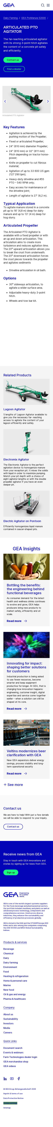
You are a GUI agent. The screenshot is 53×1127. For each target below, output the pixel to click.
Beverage (8, 948)
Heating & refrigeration (15, 976)
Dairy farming (10, 962)
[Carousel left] (5, 101)
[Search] (43, 5)
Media (6, 1028)
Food (6, 971)
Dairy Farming (10, 17)
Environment (10, 967)
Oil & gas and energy (14, 994)
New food (8, 989)
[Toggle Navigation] (48, 5)
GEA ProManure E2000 (33, 17)
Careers (7, 1032)
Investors (8, 1023)
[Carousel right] (48, 101)
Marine (7, 985)
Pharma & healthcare (14, 998)
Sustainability (10, 1018)
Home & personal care (15, 980)
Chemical (8, 953)
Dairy (6, 958)
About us (8, 1014)
